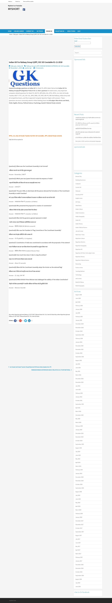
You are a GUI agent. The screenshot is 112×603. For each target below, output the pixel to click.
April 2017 (78, 550)
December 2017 (79, 521)
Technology (78, 275)
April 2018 (78, 506)
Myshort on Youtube (15, 6)
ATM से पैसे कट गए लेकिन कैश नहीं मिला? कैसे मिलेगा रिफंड (88, 137)
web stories (79, 278)
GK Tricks (78, 202)
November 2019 (79, 437)
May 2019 (78, 459)
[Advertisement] (65, 16)
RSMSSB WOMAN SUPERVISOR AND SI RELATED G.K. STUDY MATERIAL (50, 370)
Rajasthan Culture (80, 238)
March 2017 (78, 553)
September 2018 (80, 488)
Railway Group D (31, 66)
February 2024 (79, 338)
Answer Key (79, 176)
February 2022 (79, 393)
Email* (75, 41)
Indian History (79, 224)
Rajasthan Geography (81, 245)
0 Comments (39, 68)
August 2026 (79, 295)
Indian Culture (79, 209)
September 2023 (80, 356)
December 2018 (79, 477)
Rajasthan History (80, 256)
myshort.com (12, 600)
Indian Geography (80, 216)
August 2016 (79, 579)
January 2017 (79, 561)
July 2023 (78, 364)
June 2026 (78, 298)
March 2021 (78, 411)
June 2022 (78, 389)
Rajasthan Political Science (82, 260)
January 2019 (79, 473)
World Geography (80, 286)
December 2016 (79, 564)
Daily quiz (15, 34)
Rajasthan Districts (80, 242)
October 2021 (79, 400)
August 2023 (79, 360)
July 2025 (78, 313)
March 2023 (78, 375)
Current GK (78, 187)
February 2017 (79, 557)
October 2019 (79, 440)
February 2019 (79, 470)
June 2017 (78, 543)
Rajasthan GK (79, 249)
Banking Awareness (81, 180)
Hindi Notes (79, 205)
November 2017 (79, 524)
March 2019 (78, 466)
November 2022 (79, 382)
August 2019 (79, 448)
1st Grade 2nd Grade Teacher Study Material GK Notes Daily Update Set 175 (30, 367)
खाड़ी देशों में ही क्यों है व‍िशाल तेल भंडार (83, 128)
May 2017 (78, 546)
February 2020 (79, 426)
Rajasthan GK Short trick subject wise (85, 253)
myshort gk (28, 68)
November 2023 (79, 349)
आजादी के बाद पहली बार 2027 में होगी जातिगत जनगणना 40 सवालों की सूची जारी (88, 118)
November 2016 (79, 568)
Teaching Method (80, 271)
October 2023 (79, 353)
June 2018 (78, 499)
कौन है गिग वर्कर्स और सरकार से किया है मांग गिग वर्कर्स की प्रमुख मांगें (88, 133)
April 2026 (78, 302)
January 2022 (79, 397)
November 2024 (79, 327)
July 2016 (78, 583)
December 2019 (79, 433)
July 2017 (78, 539)
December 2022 (79, 378)
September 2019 (80, 444)
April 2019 (78, 462)
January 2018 (79, 517)
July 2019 (78, 451)
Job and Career (79, 231)
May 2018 (78, 502)
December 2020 (79, 415)
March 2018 (78, 510)
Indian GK (20, 66)
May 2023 (78, 371)
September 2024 (80, 335)
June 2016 (78, 586)
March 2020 (78, 422)
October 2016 (79, 572)
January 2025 (79, 320)
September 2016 (80, 575)
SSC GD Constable (63, 66)
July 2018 (78, 495)
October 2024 (79, 331)
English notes (79, 198)
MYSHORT (14, 9)
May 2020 (78, 418)
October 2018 (79, 484)
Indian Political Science (81, 227)
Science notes (79, 267)
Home (10, 34)
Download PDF (79, 194)
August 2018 (79, 491)
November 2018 (79, 480)
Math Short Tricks (80, 234)
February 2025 (79, 316)
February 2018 (79, 513)
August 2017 (79, 535)
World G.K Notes (80, 282)
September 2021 (80, 404)
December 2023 (79, 346)
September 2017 (80, 532)
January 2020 (79, 429)
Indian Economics (80, 213)
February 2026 (79, 305)
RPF (38, 66)
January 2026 (79, 309)
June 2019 (78, 455)
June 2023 (78, 367)
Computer (78, 183)
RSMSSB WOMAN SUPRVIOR (49, 66)
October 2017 (79, 528)
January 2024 (79, 342)
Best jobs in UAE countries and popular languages (88, 141)
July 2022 (78, 386)
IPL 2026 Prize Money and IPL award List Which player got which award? (87, 124)
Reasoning (78, 264)
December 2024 (79, 324)
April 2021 (78, 408)
